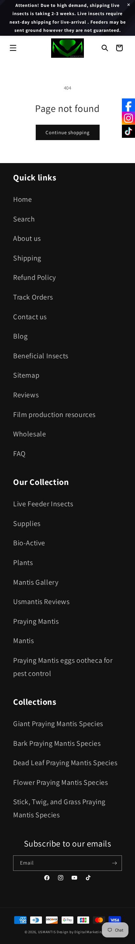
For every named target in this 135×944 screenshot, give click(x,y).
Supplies (27, 523)
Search (24, 218)
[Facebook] (128, 105)
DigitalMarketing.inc (92, 932)
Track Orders (33, 297)
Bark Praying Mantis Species (57, 743)
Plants (23, 562)
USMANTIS (47, 932)
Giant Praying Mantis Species (58, 723)
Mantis (23, 640)
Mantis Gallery (35, 582)
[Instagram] (128, 118)
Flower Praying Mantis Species (60, 782)
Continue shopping (68, 132)
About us (27, 238)
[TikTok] (128, 131)
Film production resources (54, 414)
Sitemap (26, 375)
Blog (20, 336)
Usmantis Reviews (41, 601)
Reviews (26, 394)
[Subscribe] (114, 863)
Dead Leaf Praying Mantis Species (65, 762)
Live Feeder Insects (43, 503)
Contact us (30, 316)
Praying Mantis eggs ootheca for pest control (63, 667)
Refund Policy (34, 277)
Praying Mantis (36, 621)
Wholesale (29, 433)
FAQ (19, 453)
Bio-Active (29, 542)
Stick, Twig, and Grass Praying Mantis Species (59, 808)
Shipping (27, 257)
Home (22, 199)
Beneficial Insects (40, 355)
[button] (13, 48)
